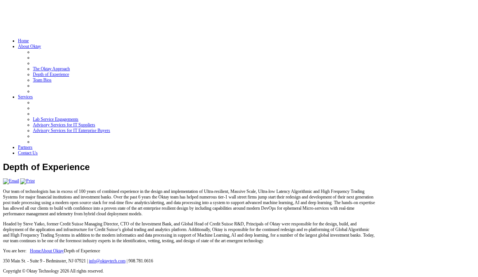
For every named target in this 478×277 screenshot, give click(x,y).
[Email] (11, 181)
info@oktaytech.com (107, 261)
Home (35, 250)
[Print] (27, 181)
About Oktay (52, 250)
